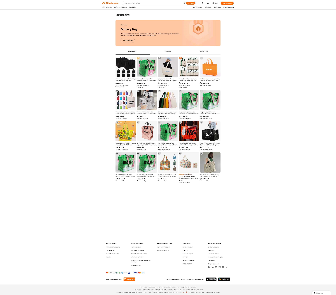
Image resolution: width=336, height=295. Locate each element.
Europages (193, 287)
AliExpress (143, 287)
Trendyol (186, 287)
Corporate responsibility (112, 253)
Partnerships (211, 260)
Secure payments (136, 247)
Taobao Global (175, 287)
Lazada (168, 287)
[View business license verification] (184, 292)
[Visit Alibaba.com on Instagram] (220, 267)
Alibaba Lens (112, 279)
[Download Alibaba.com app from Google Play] (224, 279)
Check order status (213, 253)
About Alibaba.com (111, 243)
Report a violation (187, 263)
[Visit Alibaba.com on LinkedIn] (213, 267)
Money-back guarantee (137, 250)
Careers (108, 257)
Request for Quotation (163, 250)
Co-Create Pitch (110, 250)
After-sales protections (137, 257)
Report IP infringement (189, 260)
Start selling (211, 250)
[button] (184, 3)
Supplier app (175, 279)
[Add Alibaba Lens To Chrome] (129, 279)
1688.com (150, 287)
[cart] (208, 3)
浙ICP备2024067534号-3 (213, 292)
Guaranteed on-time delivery (139, 253)
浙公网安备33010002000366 (196, 292)
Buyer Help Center (188, 247)
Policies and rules (136, 265)
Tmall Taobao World (159, 287)
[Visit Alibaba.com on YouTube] (223, 267)
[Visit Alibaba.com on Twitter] (216, 267)
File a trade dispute (188, 253)
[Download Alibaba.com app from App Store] (211, 279)
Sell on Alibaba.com (213, 247)
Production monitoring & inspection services (141, 261)
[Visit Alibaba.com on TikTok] (227, 267)
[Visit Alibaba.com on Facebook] (209, 267)
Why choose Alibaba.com (113, 247)
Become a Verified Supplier (215, 257)
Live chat (185, 250)
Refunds (185, 257)
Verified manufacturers (163, 247)
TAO (182, 287)
